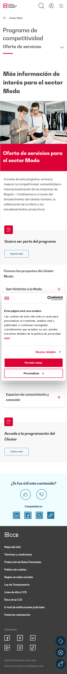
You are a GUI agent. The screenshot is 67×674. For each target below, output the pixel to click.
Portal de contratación (17, 614)
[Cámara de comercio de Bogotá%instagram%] (20, 648)
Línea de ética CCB (15, 592)
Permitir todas (33, 362)
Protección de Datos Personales (22, 562)
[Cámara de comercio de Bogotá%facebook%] (7, 638)
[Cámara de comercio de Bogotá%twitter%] (20, 638)
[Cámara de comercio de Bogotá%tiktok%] (33, 648)
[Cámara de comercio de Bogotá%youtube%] (7, 648)
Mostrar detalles (46, 352)
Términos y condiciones (18, 554)
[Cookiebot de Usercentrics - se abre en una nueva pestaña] (48, 298)
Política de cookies (15, 569)
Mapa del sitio (12, 547)
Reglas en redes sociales (18, 577)
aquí (7, 338)
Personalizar (31, 373)
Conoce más (16, 451)
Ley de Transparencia (16, 584)
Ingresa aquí (16, 254)
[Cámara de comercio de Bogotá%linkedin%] (33, 638)
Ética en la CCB (13, 599)
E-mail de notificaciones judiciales (24, 607)
